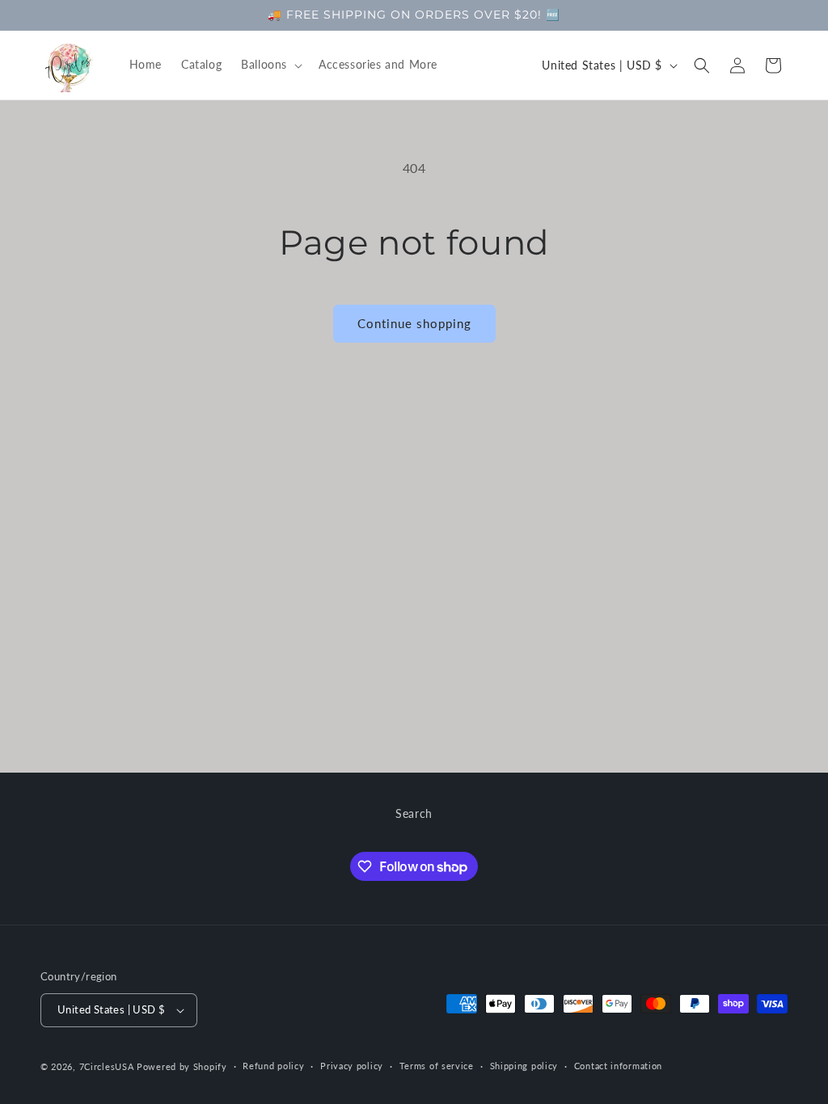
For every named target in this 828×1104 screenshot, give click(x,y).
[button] (270, 65)
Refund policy (273, 1065)
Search (414, 813)
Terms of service (436, 1065)
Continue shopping (414, 323)
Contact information (618, 1065)
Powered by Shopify (182, 1066)
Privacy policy (351, 1065)
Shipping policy (524, 1065)
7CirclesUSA (106, 1066)
